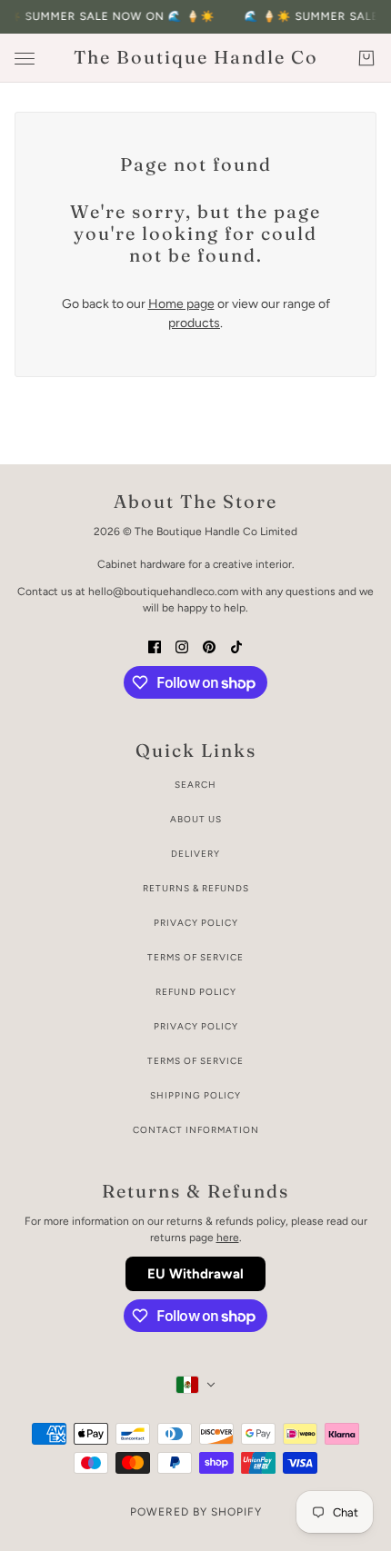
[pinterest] (209, 645)
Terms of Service (195, 957)
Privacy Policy (196, 923)
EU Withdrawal (195, 1274)
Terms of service (195, 1061)
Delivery (195, 854)
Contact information (196, 1130)
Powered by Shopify (196, 1512)
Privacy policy (196, 1026)
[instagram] (182, 645)
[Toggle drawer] (25, 59)
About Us (196, 819)
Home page (181, 304)
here (227, 1237)
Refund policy (195, 992)
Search (195, 784)
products (194, 323)
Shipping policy (195, 1095)
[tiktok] (236, 645)
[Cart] (366, 58)
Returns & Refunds (196, 888)
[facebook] (154, 645)
